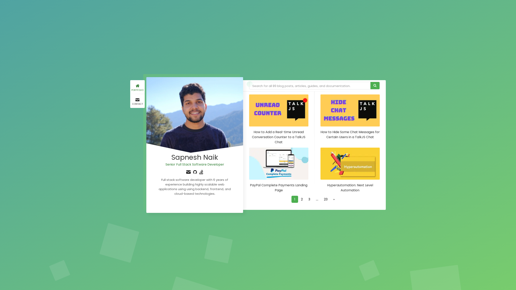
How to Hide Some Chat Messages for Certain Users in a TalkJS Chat (350, 134)
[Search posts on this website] (375, 85)
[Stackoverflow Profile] (201, 172)
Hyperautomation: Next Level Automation (350, 188)
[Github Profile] (195, 172)
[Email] (188, 172)
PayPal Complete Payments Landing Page (278, 188)
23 (326, 199)
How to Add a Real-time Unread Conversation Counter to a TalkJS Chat (278, 137)
